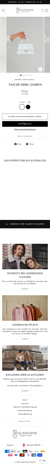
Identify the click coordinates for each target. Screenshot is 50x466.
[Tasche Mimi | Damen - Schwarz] (12, 202)
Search (25, 400)
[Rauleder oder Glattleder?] (25, 358)
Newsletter (24, 421)
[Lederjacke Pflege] (25, 308)
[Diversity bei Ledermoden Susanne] (25, 256)
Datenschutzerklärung (25, 410)
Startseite (18, 79)
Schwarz (28, 107)
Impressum (25, 403)
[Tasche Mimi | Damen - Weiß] (9, 202)
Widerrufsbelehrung (25, 414)
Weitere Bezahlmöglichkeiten (25, 129)
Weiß (21, 107)
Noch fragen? (25, 136)
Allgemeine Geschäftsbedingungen (25, 407)
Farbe (25, 102)
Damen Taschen (28, 79)
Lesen (25, 289)
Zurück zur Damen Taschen (26, 224)
